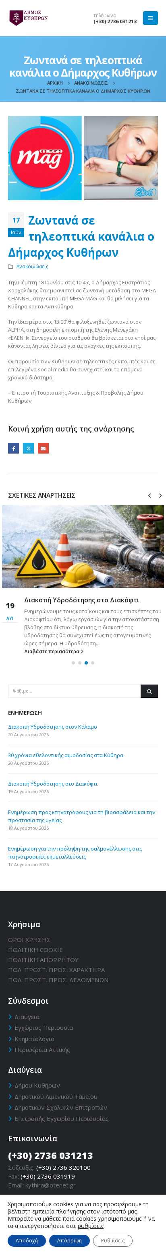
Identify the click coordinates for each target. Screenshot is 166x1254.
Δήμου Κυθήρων (37, 1085)
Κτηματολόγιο (34, 1039)
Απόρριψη (69, 1240)
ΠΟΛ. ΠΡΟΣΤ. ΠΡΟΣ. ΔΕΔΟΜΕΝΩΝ (58, 980)
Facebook (13, 448)
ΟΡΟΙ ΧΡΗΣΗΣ (29, 940)
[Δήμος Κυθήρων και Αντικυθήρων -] (28, 18)
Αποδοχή (27, 1240)
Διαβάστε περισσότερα (52, 651)
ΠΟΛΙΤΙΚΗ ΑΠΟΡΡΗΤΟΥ (43, 960)
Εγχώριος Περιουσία (44, 1027)
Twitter (28, 448)
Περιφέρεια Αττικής (42, 1049)
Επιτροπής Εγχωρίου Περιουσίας (62, 1118)
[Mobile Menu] (150, 18)
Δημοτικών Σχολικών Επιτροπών (61, 1107)
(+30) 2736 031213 (115, 21)
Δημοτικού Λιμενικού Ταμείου (56, 1096)
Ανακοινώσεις (32, 266)
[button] (73, 663)
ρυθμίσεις (91, 1226)
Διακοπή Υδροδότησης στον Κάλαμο (52, 726)
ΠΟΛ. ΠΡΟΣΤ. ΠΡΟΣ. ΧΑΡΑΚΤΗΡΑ (56, 970)
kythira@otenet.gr (50, 1185)
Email (43, 448)
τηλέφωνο (104, 15)
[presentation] (149, 495)
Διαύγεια (27, 1017)
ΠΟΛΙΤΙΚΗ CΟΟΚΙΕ (35, 950)
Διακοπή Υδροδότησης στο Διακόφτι (81, 600)
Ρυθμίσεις (112, 1240)
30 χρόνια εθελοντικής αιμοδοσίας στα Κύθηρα (65, 755)
